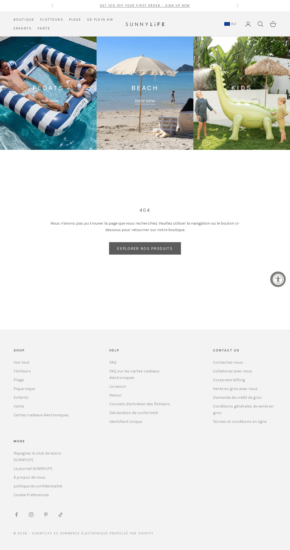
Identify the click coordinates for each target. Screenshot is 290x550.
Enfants (21, 397)
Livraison (117, 386)
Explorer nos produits (145, 248)
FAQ (112, 362)
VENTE (43, 28)
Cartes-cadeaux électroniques (41, 415)
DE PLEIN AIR (100, 20)
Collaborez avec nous (232, 371)
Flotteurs (22, 371)
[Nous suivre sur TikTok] (60, 514)
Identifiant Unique (125, 421)
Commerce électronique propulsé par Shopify (107, 533)
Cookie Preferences (31, 495)
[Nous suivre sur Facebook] (16, 514)
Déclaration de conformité (133, 412)
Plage (19, 380)
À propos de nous (30, 477)
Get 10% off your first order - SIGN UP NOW (145, 5)
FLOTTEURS (51, 20)
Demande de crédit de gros (237, 397)
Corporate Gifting (229, 380)
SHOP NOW (48, 101)
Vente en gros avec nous (235, 388)
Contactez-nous (228, 362)
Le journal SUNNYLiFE (33, 468)
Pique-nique (24, 388)
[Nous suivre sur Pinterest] (46, 514)
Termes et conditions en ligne (239, 421)
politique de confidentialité (38, 486)
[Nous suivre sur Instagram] (31, 514)
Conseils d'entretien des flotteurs (139, 404)
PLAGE (75, 20)
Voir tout (21, 362)
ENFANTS (23, 28)
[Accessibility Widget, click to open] (278, 279)
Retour (115, 395)
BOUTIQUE (24, 20)
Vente (19, 406)
